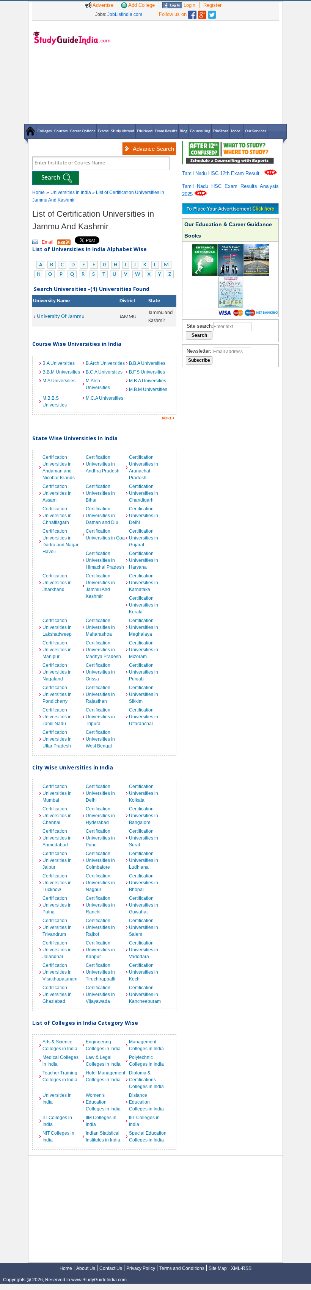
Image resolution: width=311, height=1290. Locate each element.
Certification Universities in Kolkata (143, 793)
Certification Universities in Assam (57, 493)
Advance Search (153, 148)
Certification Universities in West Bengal (100, 739)
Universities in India (71, 192)
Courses (61, 131)
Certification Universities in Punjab (143, 672)
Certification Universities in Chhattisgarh (57, 515)
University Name (51, 301)
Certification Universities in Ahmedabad (57, 838)
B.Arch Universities (105, 363)
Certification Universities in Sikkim (143, 694)
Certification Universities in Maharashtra (100, 627)
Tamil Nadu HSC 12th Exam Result (221, 173)
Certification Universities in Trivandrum (57, 927)
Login (188, 5)
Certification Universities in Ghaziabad (57, 994)
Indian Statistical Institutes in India (103, 1137)
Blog (183, 131)
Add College (141, 5)
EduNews (144, 131)
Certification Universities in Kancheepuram (145, 994)
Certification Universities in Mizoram (143, 649)
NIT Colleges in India (58, 1137)
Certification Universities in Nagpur (100, 882)
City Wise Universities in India (72, 767)
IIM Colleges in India (101, 1121)
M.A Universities (58, 380)
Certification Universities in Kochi (143, 972)
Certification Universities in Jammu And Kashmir (100, 586)
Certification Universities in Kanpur (100, 949)
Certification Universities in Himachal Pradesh (105, 560)
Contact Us (110, 1268)
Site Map (218, 1268)
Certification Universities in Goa (105, 535)
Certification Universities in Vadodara (143, 949)
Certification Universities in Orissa (100, 672)
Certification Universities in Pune (100, 838)
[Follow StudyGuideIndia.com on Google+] (202, 13)
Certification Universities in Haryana (143, 560)
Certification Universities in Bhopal (143, 882)
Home (38, 192)
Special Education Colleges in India (147, 1137)
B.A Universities (58, 363)
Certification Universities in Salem (143, 927)
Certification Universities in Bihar (100, 493)
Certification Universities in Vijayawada (100, 994)
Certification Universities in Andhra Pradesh (102, 464)
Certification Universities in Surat (143, 838)
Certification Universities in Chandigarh (143, 493)
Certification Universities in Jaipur (57, 860)
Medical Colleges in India (60, 1061)
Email (47, 242)
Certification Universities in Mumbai (57, 793)
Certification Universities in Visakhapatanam (59, 972)
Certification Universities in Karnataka (143, 582)
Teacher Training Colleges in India (59, 1076)
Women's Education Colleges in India (103, 1102)
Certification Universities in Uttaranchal (143, 716)
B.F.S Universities (147, 372)
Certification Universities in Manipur (57, 649)
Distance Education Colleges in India (146, 1102)
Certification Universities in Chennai (57, 815)
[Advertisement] (197, 72)
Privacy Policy (140, 1268)
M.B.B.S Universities (54, 402)
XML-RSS (241, 1268)
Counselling (200, 131)
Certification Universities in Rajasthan (100, 694)
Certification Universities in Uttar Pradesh (57, 739)
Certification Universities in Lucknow (57, 882)
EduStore (220, 131)
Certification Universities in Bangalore (143, 815)
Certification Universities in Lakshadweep (57, 627)
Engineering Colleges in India (103, 1045)
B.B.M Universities (61, 372)
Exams (103, 131)
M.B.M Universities (148, 389)
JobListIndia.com (124, 14)
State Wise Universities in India (75, 438)
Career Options (82, 131)
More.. (236, 131)
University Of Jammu (61, 316)
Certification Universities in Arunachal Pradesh (143, 467)
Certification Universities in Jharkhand (57, 582)
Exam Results (166, 131)
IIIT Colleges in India (144, 1121)
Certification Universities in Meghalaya (143, 627)
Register (212, 5)
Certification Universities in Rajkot (100, 927)
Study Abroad (122, 131)
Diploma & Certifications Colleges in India (146, 1079)
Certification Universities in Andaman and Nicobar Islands (58, 467)
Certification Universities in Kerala (143, 605)
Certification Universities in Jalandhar (57, 949)
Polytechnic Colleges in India (146, 1061)
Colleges (45, 131)
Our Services (255, 131)
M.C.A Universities (104, 398)
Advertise (102, 5)
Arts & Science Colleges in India (59, 1045)
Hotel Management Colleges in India (105, 1076)
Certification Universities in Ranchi (100, 905)
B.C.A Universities (104, 372)
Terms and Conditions (181, 1268)
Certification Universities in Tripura (100, 716)
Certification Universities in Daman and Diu (102, 515)
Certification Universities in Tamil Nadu (57, 716)
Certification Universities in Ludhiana (143, 860)
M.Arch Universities (98, 384)
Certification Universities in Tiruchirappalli (100, 972)
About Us (85, 1268)
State (154, 301)
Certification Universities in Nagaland (57, 672)
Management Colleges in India (146, 1045)
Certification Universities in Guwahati (143, 905)
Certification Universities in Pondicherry (57, 694)
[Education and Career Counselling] (230, 145)
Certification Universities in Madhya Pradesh (103, 649)
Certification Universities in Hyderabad (100, 815)
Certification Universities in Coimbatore (100, 860)
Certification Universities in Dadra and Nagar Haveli (60, 541)
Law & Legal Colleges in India (103, 1061)
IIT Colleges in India (57, 1121)
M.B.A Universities (147, 380)
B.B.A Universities (147, 363)
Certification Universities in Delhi (143, 515)
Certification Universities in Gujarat (143, 538)
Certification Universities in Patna (57, 905)
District (127, 301)
